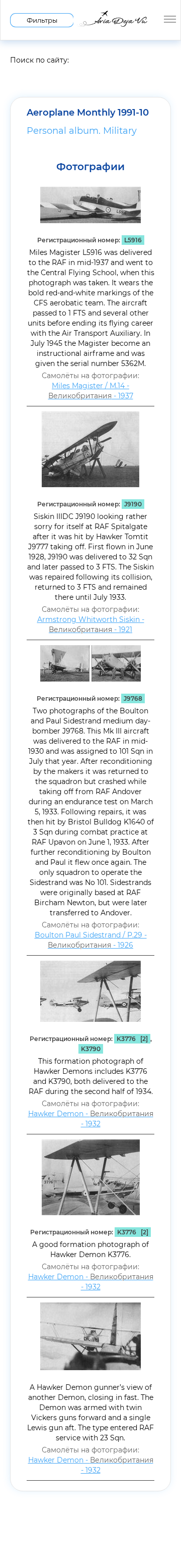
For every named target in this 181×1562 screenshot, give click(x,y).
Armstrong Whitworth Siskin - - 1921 (90, 624)
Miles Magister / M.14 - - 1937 (90, 390)
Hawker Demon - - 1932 (90, 1118)
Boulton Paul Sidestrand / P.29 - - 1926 (91, 940)
